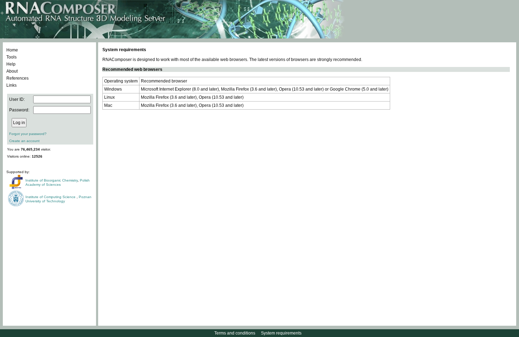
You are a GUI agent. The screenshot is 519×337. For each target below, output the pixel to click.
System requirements (281, 333)
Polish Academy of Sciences (57, 182)
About (12, 71)
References (17, 78)
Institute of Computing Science (51, 197)
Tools (11, 57)
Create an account (24, 141)
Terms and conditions (234, 333)
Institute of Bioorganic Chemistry (51, 180)
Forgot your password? (28, 134)
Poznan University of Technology (58, 199)
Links (11, 85)
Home (12, 50)
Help (11, 64)
